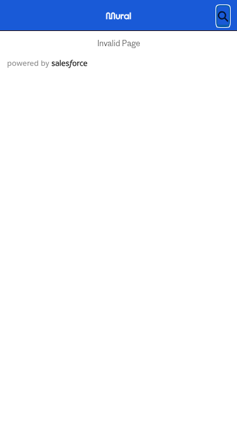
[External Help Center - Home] (119, 16)
